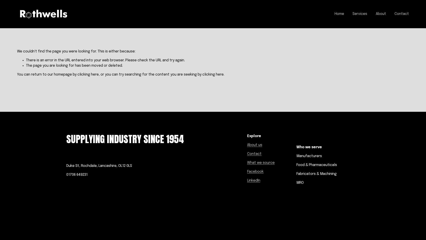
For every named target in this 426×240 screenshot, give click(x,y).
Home (339, 14)
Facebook (255, 172)
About (381, 14)
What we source (261, 163)
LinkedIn (253, 180)
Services (360, 14)
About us (254, 145)
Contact (401, 14)
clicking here (88, 74)
